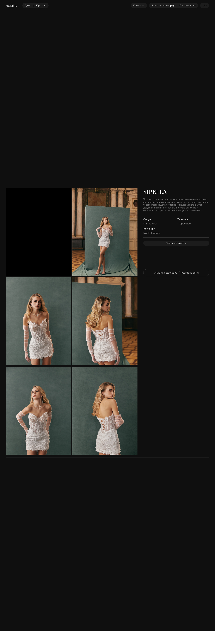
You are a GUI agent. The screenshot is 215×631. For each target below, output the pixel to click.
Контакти (139, 5)
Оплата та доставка (165, 272)
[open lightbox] (104, 232)
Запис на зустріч (176, 243)
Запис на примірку (163, 5)
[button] (204, 5)
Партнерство (187, 5)
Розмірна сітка (190, 272)
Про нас (41, 5)
